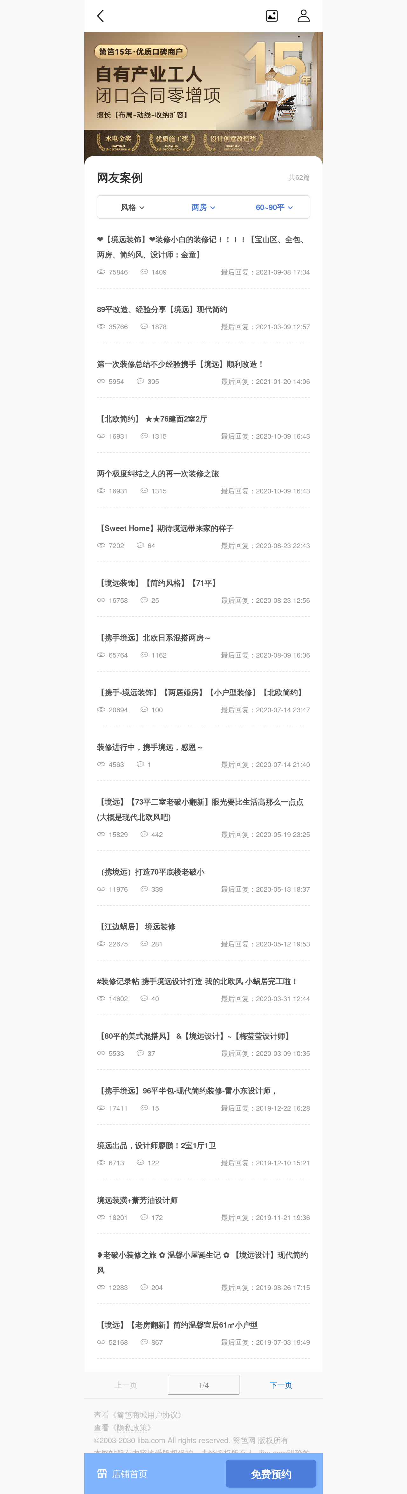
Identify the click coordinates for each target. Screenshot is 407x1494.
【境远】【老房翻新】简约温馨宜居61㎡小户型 (177, 1324)
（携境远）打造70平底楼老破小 (150, 871)
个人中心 (303, 16)
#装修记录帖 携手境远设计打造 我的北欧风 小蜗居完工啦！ (198, 980)
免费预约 (271, 1473)
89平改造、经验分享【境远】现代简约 (162, 309)
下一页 (281, 1384)
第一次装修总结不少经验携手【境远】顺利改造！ (181, 363)
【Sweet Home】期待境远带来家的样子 (165, 527)
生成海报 (272, 16)
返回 (100, 16)
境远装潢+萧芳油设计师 (137, 1199)
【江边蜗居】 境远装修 (136, 926)
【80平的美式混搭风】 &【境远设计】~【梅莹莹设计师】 (195, 1035)
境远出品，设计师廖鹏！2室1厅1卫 (156, 1145)
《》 (147, 1414)
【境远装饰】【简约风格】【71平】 (158, 582)
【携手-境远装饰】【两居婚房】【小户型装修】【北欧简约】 (201, 692)
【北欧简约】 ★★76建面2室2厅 (152, 418)
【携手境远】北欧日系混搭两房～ (154, 637)
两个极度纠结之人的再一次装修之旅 (158, 473)
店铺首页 (130, 1473)
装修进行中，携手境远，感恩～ (150, 746)
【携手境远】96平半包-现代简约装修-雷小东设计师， (187, 1090)
